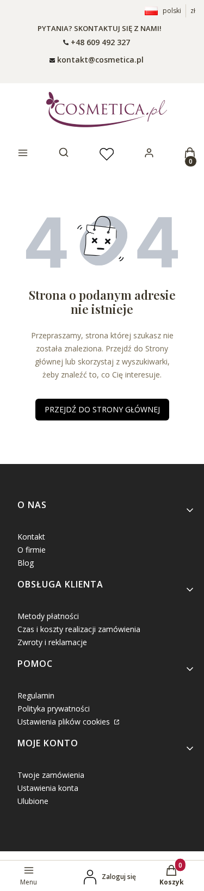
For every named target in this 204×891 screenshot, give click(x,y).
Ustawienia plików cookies (64, 721)
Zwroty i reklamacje (52, 642)
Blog (25, 563)
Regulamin (35, 695)
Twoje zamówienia (50, 775)
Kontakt (31, 536)
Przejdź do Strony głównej (102, 409)
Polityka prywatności (53, 708)
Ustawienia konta (47, 788)
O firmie (31, 549)
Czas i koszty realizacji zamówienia (78, 629)
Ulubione (32, 801)
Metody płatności (48, 616)
